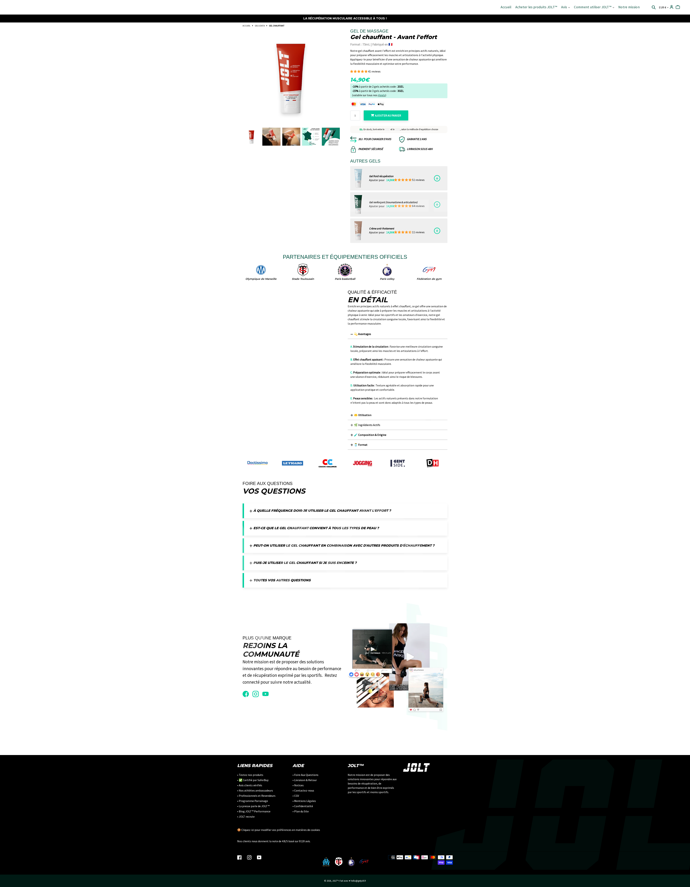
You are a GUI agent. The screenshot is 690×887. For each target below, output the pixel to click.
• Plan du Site (301, 811)
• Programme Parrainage (252, 801)
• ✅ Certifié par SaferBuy (252, 780)
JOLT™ (335, 880)
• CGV (296, 795)
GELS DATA (260, 25)
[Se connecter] (671, 7)
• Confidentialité (303, 806)
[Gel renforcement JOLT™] (358, 204)
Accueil (246, 25)
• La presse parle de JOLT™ (253, 806)
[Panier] (678, 7)
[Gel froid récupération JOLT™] (358, 178)
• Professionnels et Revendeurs (256, 795)
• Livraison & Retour (305, 780)
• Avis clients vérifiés (249, 785)
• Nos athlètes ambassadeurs (255, 790)
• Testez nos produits (250, 775)
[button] (359, 71)
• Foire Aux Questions (305, 775)
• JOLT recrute (246, 816)
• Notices (298, 785)
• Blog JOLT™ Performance (253, 811)
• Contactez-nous (303, 790)
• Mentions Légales (304, 801)
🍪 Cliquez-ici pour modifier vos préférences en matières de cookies (278, 830)
